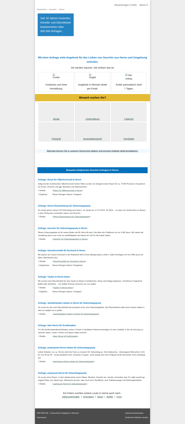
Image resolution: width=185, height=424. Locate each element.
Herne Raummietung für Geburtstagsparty (71, 217)
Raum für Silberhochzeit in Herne (67, 190)
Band (100, 396)
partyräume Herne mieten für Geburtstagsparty (73, 361)
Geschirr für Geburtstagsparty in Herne (70, 239)
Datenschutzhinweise (134, 413)
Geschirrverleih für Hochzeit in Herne (69, 261)
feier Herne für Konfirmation (65, 336)
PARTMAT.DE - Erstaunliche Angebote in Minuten (58, 413)
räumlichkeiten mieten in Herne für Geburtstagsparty (75, 314)
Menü (143, 5)
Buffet (110, 396)
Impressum (41, 417)
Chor (119, 396)
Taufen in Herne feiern (63, 288)
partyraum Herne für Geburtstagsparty (69, 384)
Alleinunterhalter (71, 396)
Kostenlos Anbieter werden (136, 417)
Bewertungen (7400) (126, 5)
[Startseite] (51, 5)
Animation (88, 396)
